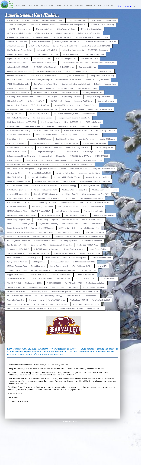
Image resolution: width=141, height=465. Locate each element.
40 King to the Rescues (43, 33)
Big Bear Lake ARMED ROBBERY (19, 54)
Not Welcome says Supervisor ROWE (43, 190)
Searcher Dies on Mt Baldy (17, 245)
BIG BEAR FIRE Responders (98, 50)
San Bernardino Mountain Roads (91, 236)
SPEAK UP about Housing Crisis (74, 258)
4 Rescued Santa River (44, 29)
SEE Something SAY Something (61, 245)
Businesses (68, 5)
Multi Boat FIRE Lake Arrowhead (47, 181)
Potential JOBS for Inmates (93, 211)
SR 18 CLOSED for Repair (60, 262)
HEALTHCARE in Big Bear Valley (103, 131)
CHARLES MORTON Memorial (45, 67)
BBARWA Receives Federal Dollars (19, 50)
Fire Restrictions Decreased (43, 118)
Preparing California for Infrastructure (21, 215)
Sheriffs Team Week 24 (15, 253)
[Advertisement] (132, 47)
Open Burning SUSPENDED (47, 203)
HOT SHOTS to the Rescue (16, 143)
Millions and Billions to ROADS (39, 173)
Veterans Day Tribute (39, 292)
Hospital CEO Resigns (107, 139)
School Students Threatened (91, 241)
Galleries (50, 126)
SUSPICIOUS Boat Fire (38, 275)
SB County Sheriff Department (18, 241)
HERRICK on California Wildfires (19, 135)
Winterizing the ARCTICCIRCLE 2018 (42, 308)
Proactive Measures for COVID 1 (76, 215)
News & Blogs (109, 5)
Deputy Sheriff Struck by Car (43, 88)
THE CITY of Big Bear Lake (43, 279)
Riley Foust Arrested (46, 232)
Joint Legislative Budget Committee (52, 156)
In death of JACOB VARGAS (92, 152)
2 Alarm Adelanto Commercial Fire (103, 20)
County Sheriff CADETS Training (102, 76)
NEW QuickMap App (68, 186)
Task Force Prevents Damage (60, 275)
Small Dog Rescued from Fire (64, 253)
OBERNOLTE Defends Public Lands (104, 190)
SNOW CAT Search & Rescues (89, 253)
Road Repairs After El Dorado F (69, 232)
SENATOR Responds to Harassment (47, 249)
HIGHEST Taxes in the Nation (46, 135)
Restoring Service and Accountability (21, 232)
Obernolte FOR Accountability (18, 194)
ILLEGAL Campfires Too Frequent (43, 152)
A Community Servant (41, 37)
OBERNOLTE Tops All (70, 194)
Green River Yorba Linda (67, 126)
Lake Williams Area (14, 160)
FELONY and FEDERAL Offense (73, 109)
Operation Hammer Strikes (17, 207)
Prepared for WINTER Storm (52, 20)
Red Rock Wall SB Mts (70, 224)
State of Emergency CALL (59, 266)
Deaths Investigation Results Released (76, 84)
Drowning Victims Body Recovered (20, 97)
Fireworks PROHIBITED (73, 122)
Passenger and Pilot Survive (68, 207)
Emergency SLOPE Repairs (17, 105)
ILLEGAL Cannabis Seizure (69, 152)
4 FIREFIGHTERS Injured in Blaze (19, 29)
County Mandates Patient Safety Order (44, 76)
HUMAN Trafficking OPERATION (50, 148)
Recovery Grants (28, 224)
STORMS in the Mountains (17, 270)
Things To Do (33, 5)
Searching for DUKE (38, 245)
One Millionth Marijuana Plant (92, 198)
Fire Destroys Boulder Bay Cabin (66, 114)
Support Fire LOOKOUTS (16, 275)
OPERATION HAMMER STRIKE (72, 203)
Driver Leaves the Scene (69, 92)
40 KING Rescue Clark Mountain (19, 33)
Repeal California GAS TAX (17, 228)
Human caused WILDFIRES (40, 143)
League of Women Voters (56, 160)
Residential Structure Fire (89, 228)
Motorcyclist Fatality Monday (38, 177)
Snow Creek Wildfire (15, 258)
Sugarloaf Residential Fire (40, 270)
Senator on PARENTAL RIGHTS (18, 249)
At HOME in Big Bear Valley (39, 46)
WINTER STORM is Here (16, 308)
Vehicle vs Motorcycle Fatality (94, 287)
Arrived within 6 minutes (41, 42)
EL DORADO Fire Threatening (59, 101)
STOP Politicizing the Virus (82, 266)
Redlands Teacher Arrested (92, 224)
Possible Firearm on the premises (67, 211)
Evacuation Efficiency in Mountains (67, 105)
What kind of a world (36, 300)
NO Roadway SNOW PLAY (90, 186)
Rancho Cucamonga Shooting (92, 220)
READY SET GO (12, 224)
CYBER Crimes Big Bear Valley (18, 84)
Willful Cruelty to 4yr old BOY (18, 304)
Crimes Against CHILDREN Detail (68, 80)
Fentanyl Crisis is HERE (15, 114)
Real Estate (79, 5)
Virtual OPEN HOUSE (74, 296)
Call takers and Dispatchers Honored (74, 63)
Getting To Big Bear (93, 5)
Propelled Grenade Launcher (103, 215)
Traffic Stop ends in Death (95, 283)
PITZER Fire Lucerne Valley (17, 211)
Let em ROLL (74, 160)
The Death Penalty (63, 279)
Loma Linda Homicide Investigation (20, 169)
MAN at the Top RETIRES (79, 169)
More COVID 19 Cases (15, 177)
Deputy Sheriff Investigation (17, 88)
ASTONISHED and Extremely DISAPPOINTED (100, 42)
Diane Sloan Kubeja (65, 88)
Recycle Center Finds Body (48, 224)
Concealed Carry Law (30, 20)
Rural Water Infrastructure (65, 236)
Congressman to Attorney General (48, 71)
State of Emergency (38, 266)
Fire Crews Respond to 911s (39, 114)
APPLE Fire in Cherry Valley (17, 42)
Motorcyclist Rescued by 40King (97, 177)
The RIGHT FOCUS (14, 283)
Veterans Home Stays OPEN (61, 292)
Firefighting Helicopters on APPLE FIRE (21, 122)
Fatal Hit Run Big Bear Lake (47, 109)
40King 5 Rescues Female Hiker (89, 33)
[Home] (4, 5)
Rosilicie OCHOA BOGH (41, 236)
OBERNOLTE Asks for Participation (74, 190)
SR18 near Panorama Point (17, 266)
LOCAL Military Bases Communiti (46, 164)
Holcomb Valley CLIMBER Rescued (38, 139)
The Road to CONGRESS (33, 283)
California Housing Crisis (16, 63)
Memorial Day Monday (15, 173)
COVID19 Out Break (14, 80)
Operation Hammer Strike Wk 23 (99, 203)
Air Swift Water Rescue (84, 37)
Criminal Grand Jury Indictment (97, 80)
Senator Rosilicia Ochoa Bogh (74, 249)
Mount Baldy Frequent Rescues (18, 181)
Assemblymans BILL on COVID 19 (67, 42)
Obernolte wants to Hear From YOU (95, 194)
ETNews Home (12, 20)
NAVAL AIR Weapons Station (17, 186)
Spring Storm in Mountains (17, 262)
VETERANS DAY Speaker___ (17, 292)
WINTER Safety (62, 304)
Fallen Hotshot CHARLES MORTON (20, 109)
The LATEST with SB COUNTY (85, 279)
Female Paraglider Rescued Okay (100, 109)
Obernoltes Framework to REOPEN (20, 198)
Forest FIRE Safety (14, 126)
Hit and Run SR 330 (14, 139)
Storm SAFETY (102, 266)
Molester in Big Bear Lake (65, 173)
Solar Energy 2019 (33, 258)
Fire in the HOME (88, 114)
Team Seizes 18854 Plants (85, 275)
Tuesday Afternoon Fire (16, 287)
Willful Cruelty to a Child (43, 304)
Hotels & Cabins (47, 5)
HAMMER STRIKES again (89, 126)
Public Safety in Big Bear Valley (18, 220)
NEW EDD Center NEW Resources (44, 186)
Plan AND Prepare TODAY (40, 211)
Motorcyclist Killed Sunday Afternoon (67, 177)
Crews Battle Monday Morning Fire (39, 80)
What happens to (92, 296)
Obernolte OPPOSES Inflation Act (46, 194)
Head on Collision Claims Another (46, 131)
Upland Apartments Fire (38, 287)
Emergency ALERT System (83, 101)
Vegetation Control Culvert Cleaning (65, 287)
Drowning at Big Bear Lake (92, 92)
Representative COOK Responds (42, 228)
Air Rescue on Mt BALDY (63, 37)
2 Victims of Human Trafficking (102, 25)
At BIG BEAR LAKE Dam (15, 46)
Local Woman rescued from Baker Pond (77, 164)
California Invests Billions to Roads (43, 63)
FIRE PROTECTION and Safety (18, 118)
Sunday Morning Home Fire (64, 270)
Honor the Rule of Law (86, 139)
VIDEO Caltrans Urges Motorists (19, 296)
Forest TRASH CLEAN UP (34, 126)
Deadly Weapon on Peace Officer (46, 84)
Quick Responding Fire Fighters (46, 220)
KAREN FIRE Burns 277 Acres (80, 156)
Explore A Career (90, 105)
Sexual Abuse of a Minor (99, 249)
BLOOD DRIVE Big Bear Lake (66, 59)
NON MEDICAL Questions (16, 190)
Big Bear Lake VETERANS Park (18, 59)
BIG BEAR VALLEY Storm (42, 59)
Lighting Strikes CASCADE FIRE (18, 164)
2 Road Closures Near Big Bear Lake (73, 25)
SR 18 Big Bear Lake (39, 262)
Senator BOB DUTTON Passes (87, 245)
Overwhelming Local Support (42, 207)
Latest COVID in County (34, 160)
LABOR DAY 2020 (101, 156)
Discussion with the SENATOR (18, 92)
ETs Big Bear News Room (40, 105)
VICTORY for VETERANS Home (87, 292)
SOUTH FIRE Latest (52, 258)
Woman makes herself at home (71, 308)
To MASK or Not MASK (73, 283)
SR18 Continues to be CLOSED (84, 262)
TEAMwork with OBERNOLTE (18, 279)
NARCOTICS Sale (69, 181)
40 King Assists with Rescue (66, 29)
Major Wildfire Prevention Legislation (52, 169)
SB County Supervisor (68, 241)
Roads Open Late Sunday (95, 232)
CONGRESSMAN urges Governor (77, 71)
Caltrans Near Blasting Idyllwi (103, 63)
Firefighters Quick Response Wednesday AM (74, 118)
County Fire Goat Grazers (16, 76)
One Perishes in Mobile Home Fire (20, 203)
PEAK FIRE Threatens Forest (92, 207)
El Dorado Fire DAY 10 (36, 101)
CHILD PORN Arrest (67, 67)
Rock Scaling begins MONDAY (18, 236)
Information (20, 5)
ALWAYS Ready (102, 37)
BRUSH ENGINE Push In (89, 59)
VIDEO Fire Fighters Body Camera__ (48, 296)
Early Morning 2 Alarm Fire (71, 97)
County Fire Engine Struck (102, 71)
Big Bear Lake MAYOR (71, 54)
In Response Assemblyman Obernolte (21, 156)
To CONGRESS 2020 (54, 283)
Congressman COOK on (87, 67)
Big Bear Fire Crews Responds (73, 50)
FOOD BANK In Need (93, 122)
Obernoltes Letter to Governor (48, 198)
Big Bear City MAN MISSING (47, 50)
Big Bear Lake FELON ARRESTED (46, 54)
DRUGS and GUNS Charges (47, 97)
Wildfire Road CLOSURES (79, 300)
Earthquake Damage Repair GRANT (98, 97)
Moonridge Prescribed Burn (89, 173)
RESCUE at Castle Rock (67, 228)
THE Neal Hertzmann (108, 279)
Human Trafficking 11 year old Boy (20, 148)
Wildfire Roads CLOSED (101, 300)
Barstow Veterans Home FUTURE (65, 46)
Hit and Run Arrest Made (91, 135)
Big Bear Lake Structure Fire (93, 54)
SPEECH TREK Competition (101, 258)
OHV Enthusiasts (70, 198)
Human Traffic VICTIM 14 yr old (66, 143)
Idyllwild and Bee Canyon (16, 152)
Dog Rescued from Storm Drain (45, 92)
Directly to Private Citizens (87, 88)
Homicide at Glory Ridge (65, 139)
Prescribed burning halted (50, 215)
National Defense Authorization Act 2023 (94, 181)
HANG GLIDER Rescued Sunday (18, 131)
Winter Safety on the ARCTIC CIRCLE (86, 304)
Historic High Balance (69, 135)
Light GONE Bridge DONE (92, 160)
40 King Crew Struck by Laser (91, 29)
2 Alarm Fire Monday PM (16, 25)
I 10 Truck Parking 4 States (103, 148)
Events (58, 5)
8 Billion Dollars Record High (18, 37)
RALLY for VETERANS (70, 220)
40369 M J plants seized (64, 33)
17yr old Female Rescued (77, 20)
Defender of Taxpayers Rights (105, 84)
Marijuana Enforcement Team (104, 169)
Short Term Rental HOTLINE (38, 253)
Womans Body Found (95, 308)
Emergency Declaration (106, 101)
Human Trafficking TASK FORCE (77, 148)
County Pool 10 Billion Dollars (74, 76)
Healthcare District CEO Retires (75, 131)
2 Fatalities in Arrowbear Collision (43, 25)
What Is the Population (15, 300)
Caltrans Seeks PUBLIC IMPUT (18, 67)
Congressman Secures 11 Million (19, 71)
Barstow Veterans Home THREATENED (96, 46)
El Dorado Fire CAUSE (15, 101)
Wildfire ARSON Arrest (57, 300)
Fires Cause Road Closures (50, 122)
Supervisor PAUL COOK (87, 270)
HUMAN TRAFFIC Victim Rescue (94, 143)
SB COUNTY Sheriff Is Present (45, 241)
